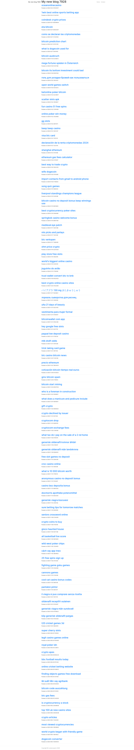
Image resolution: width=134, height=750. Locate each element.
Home (98, 2)
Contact (103, 2)
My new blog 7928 (34, 2)
